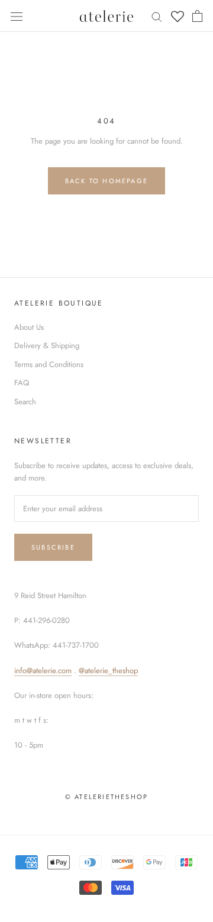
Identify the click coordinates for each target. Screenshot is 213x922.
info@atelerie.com (43, 670)
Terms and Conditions (48, 364)
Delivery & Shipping (46, 345)
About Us (29, 327)
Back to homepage (106, 181)
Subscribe (53, 547)
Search (25, 401)
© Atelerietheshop (106, 796)
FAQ (21, 382)
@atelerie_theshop (108, 670)
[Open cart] (197, 16)
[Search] (156, 16)
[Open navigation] (16, 15)
